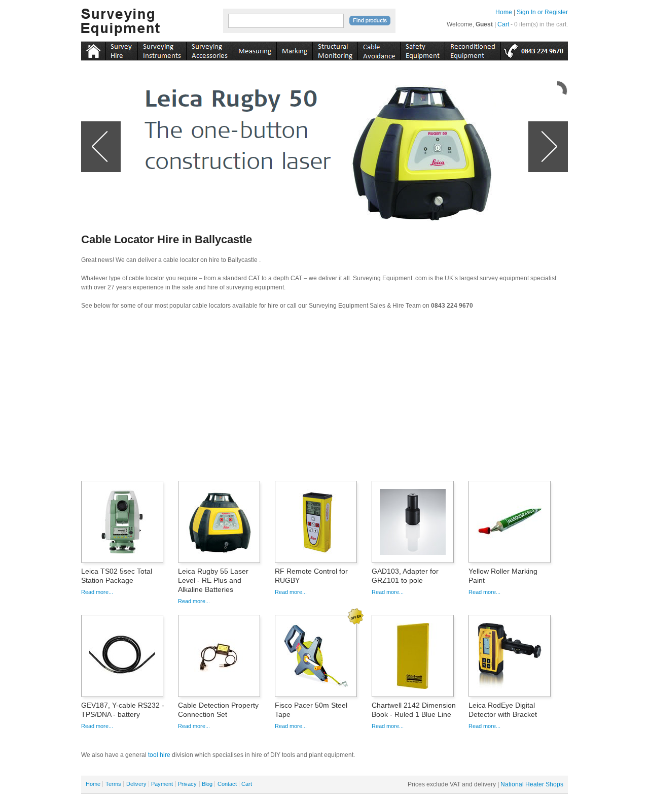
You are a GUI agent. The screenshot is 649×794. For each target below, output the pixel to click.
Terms (113, 784)
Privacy (187, 784)
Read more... (97, 592)
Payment (162, 784)
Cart (503, 24)
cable (378, 49)
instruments (121, 49)
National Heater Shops (531, 784)
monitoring (334, 49)
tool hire (159, 754)
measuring (254, 49)
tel (534, 49)
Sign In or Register (542, 12)
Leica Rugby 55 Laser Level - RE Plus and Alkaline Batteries (213, 580)
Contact (227, 784)
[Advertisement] (324, 398)
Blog (207, 784)
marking (294, 49)
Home (503, 12)
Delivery (136, 784)
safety (422, 49)
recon (472, 49)
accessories (209, 49)
